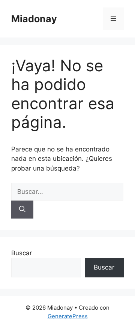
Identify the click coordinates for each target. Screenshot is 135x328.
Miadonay (34, 18)
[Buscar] (22, 210)
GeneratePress (68, 316)
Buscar (21, 253)
